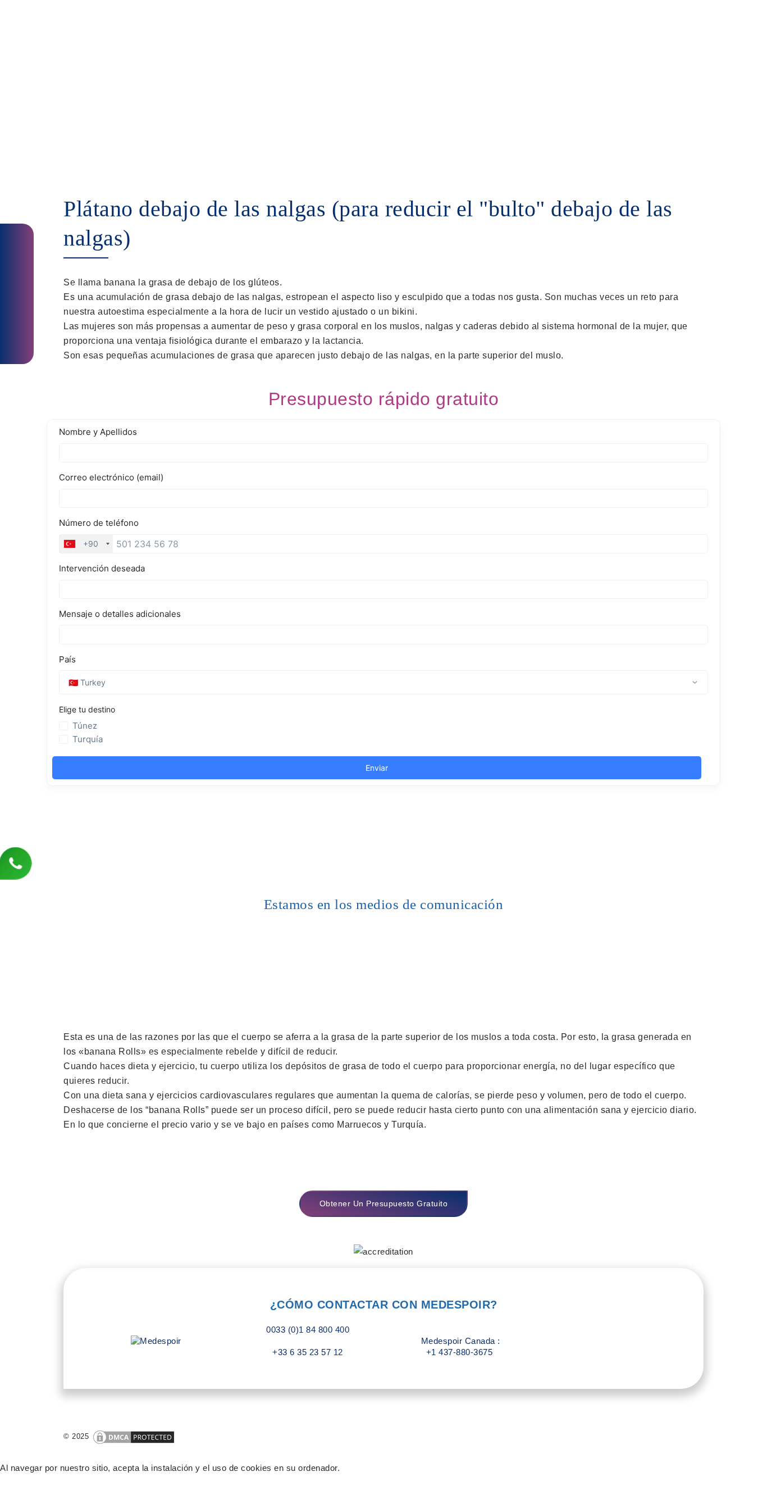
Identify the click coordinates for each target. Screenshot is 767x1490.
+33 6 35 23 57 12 (307, 1352)
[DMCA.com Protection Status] (134, 1436)
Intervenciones (528, 25)
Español (676, 25)
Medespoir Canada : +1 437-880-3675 (459, 1346)
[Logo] (111, 25)
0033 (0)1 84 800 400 (307, 1329)
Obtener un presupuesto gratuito (383, 1203)
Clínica (322, 25)
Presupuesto (603, 25)
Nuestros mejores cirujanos (413, 25)
